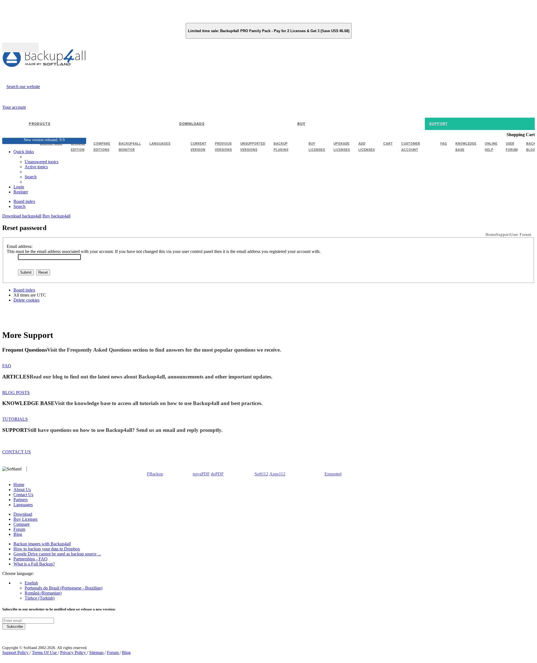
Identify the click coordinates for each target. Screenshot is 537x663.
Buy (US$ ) (20, 47)
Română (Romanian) (43, 593)
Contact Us (23, 494)
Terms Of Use (45, 652)
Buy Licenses (25, 519)
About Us (22, 489)
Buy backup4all (56, 216)
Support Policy (16, 652)
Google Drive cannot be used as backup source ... (57, 553)
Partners (20, 499)
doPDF (217, 474)
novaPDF (201, 474)
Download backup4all (21, 216)
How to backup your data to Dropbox (46, 548)
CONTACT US (16, 451)
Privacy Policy (73, 652)
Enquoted (332, 474)
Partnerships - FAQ (30, 559)
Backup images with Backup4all (42, 543)
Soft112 (261, 474)
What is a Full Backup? (34, 564)
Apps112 (277, 474)
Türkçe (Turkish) (40, 598)
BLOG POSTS (16, 392)
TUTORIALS (15, 419)
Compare (21, 524)
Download (22, 514)
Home (18, 484)
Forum (19, 529)
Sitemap (97, 652)
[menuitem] (36, 166)
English (31, 583)
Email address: (19, 246)
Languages (23, 504)
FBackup (155, 474)
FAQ (6, 365)
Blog (17, 534)
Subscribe (13, 626)
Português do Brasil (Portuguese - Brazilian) (63, 588)
